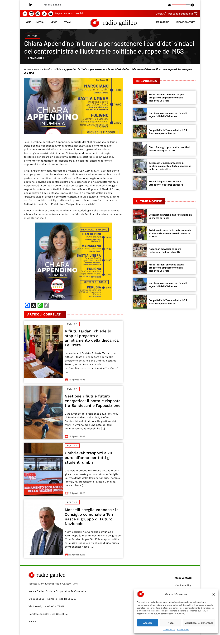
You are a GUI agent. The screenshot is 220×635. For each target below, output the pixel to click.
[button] (213, 594)
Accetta (147, 622)
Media (39, 22)
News (54, 22)
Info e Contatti (185, 22)
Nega (171, 622)
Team (67, 22)
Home (28, 22)
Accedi (32, 621)
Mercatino (162, 22)
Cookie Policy (169, 629)
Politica (32, 36)
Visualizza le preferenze (199, 622)
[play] (31, 5)
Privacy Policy (183, 629)
